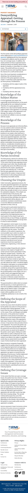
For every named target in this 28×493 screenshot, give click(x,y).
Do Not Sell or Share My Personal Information (21, 453)
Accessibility (4, 470)
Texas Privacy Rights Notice (20, 449)
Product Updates (5, 452)
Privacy (16, 443)
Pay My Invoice (4, 450)
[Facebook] (16, 472)
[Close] (26, 2)
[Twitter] (19, 472)
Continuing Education (6, 447)
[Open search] (25, 6)
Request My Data (19, 455)
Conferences (4, 443)
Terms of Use (4, 465)
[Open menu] (2, 6)
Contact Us (3, 456)
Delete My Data (18, 458)
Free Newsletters (19, 469)
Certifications (4, 445)
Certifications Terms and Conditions (7, 467)
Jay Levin (3, 24)
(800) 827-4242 (18, 485)
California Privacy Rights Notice (21, 446)
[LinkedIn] (23, 472)
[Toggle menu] (14, 29)
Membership (18, 465)
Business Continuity (6, 473)
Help (2, 454)
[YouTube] (16, 475)
